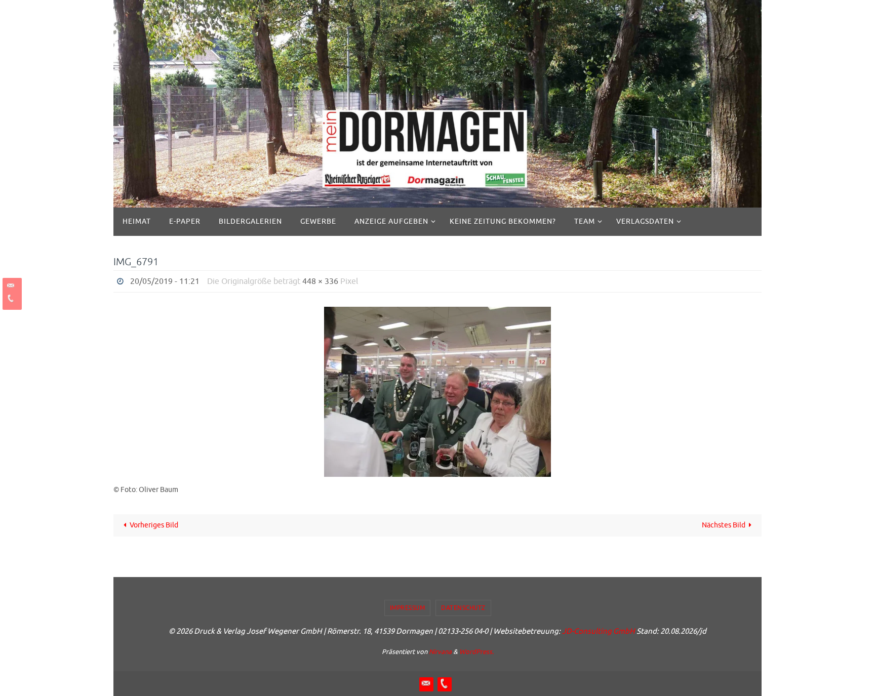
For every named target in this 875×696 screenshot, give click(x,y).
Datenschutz (463, 608)
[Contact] (11, 286)
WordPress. (476, 651)
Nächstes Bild (723, 525)
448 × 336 (320, 281)
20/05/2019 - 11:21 (165, 281)
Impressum (407, 608)
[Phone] (11, 298)
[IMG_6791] (437, 392)
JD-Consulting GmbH (598, 631)
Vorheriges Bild (154, 525)
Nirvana (440, 651)
